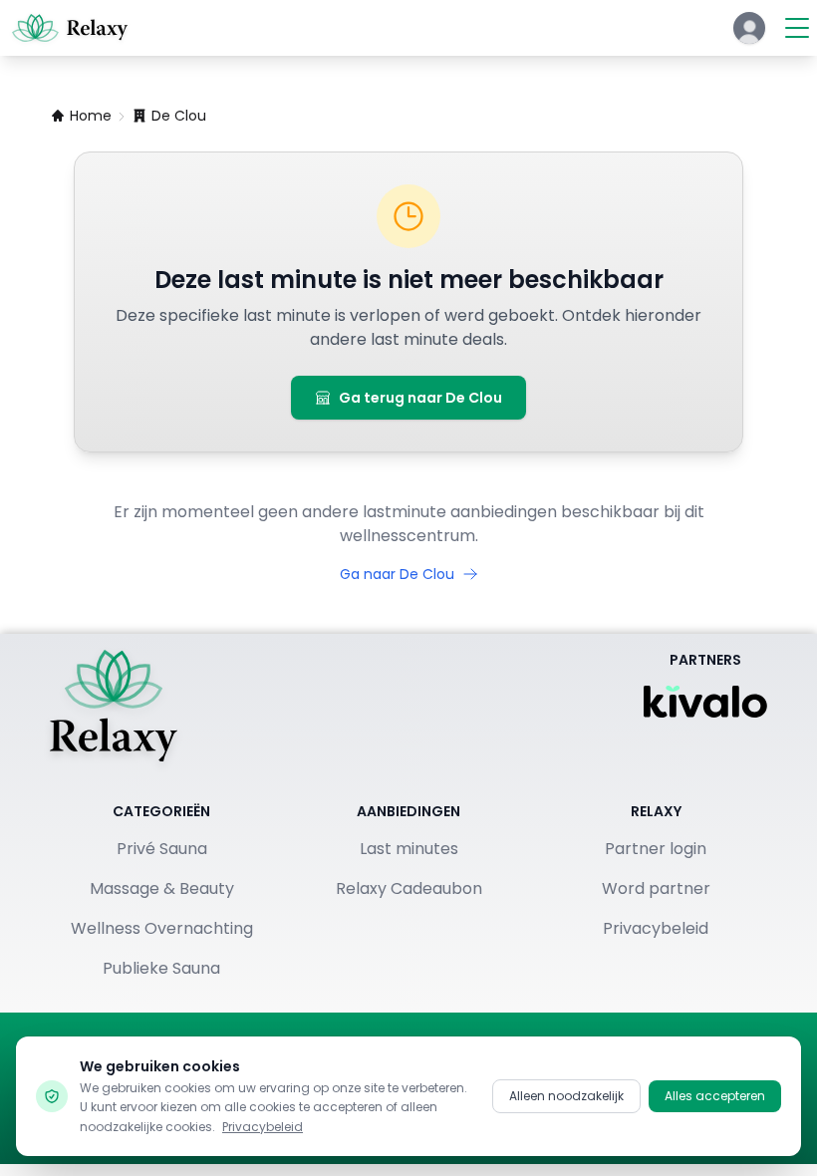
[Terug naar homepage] (113, 705)
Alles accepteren (715, 1095)
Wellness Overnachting (162, 928)
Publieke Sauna (161, 968)
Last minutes (409, 848)
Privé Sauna (162, 848)
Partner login (655, 848)
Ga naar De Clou (397, 574)
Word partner (656, 888)
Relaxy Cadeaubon (409, 888)
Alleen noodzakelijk (566, 1095)
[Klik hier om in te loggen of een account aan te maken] (749, 28)
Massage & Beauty (162, 888)
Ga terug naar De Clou (420, 398)
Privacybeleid (655, 928)
